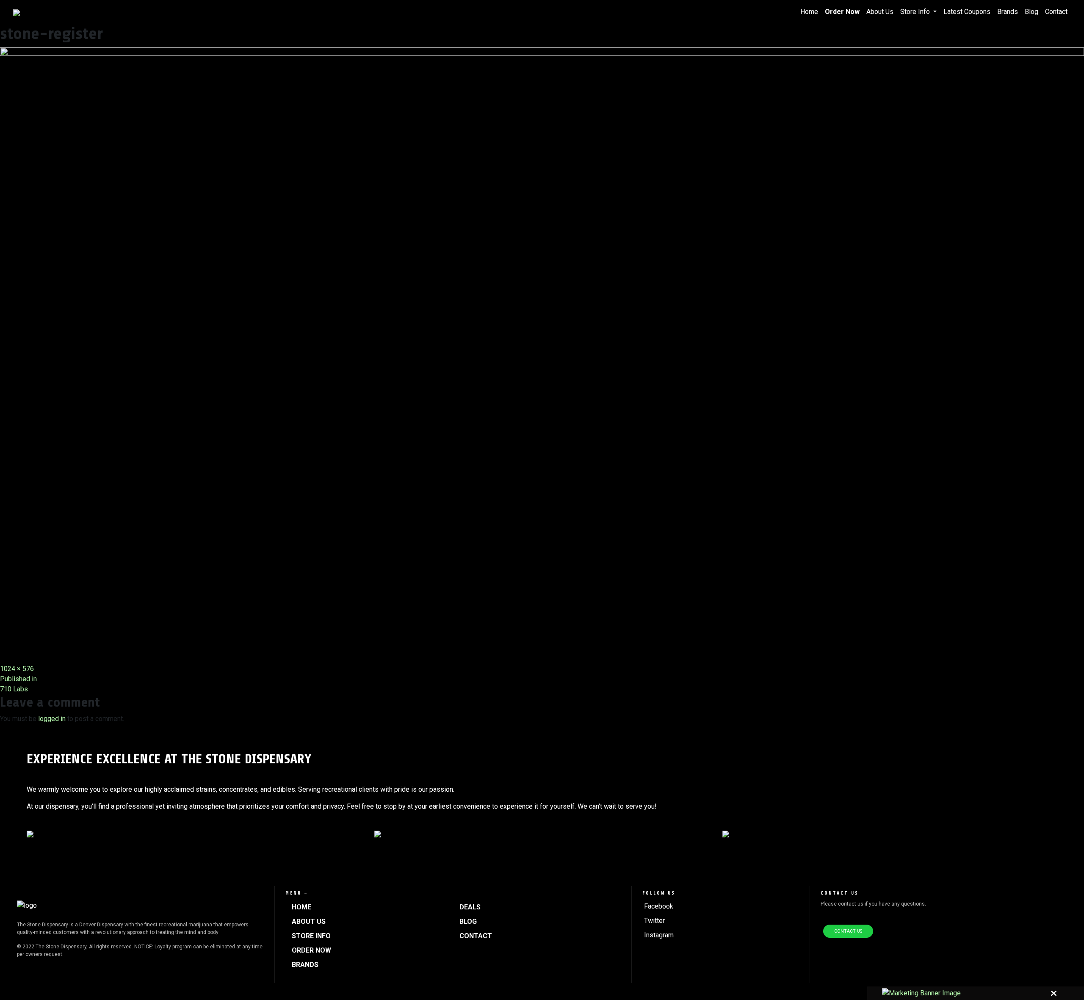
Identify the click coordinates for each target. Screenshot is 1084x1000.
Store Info (311, 936)
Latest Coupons (966, 12)
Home (809, 12)
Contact (1056, 12)
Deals (470, 907)
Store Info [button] (916, 12)
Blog (1031, 12)
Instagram (659, 935)
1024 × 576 (17, 669)
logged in (52, 719)
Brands (1007, 12)
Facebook (658, 906)
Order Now (842, 12)
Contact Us (848, 931)
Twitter (654, 921)
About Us (879, 12)
